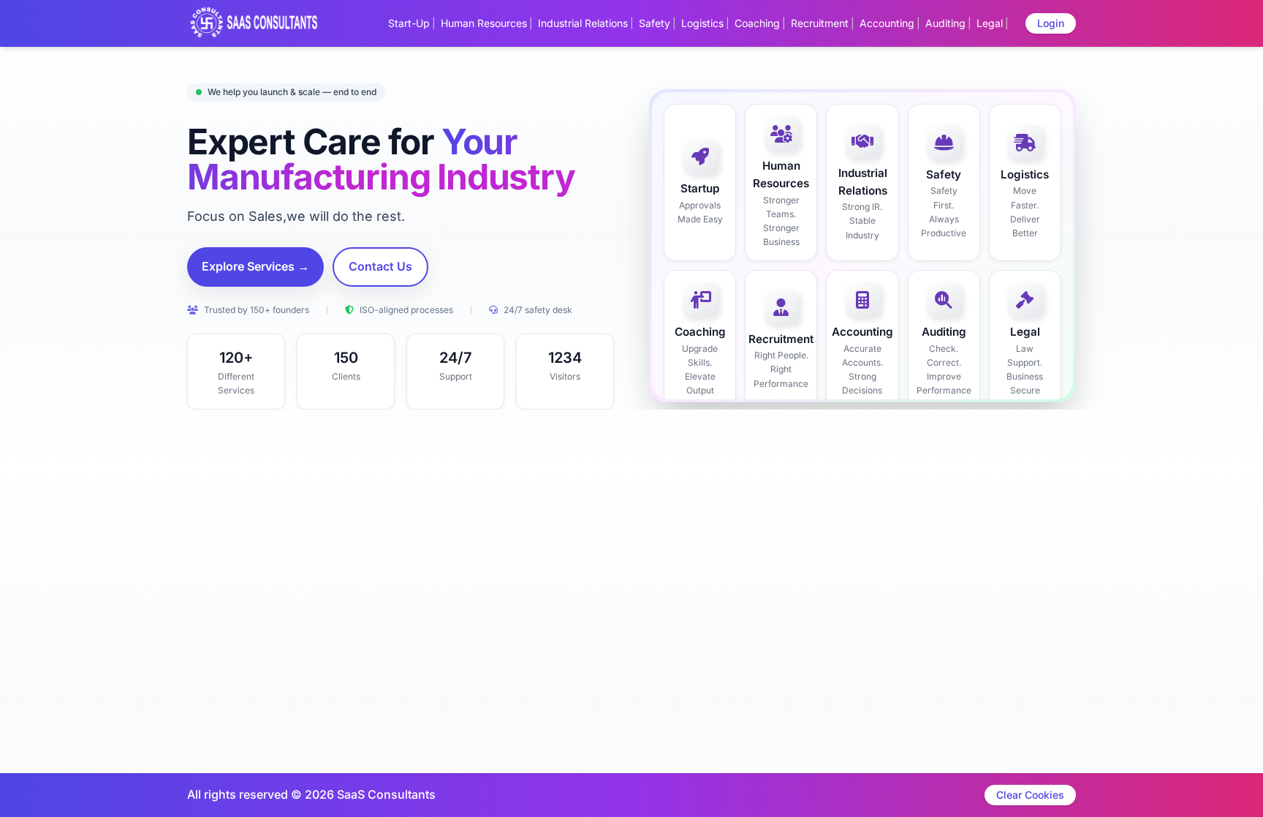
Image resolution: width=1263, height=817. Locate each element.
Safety (654, 23)
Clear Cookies (1030, 794)
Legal (989, 23)
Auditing (945, 23)
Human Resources (484, 23)
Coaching (757, 23)
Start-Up (409, 23)
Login (1050, 23)
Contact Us (380, 266)
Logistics (702, 23)
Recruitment (820, 23)
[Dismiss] (691, 799)
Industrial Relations (583, 23)
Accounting (887, 23)
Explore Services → (255, 266)
